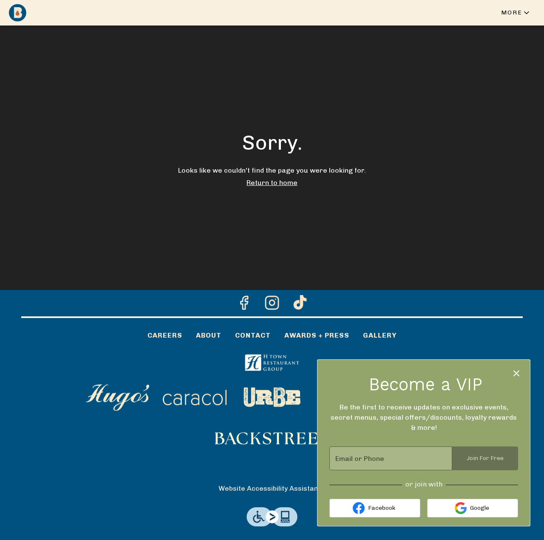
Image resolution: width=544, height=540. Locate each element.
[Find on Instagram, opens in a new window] (272, 305)
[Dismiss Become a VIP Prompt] (516, 373)
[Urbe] (272, 397)
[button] (516, 12)
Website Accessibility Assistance (272, 488)
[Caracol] (195, 397)
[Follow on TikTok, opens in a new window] (300, 305)
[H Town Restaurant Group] (272, 362)
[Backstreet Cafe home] (45, 12)
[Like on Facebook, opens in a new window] (244, 305)
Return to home (272, 183)
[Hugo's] (117, 397)
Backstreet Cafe (272, 438)
